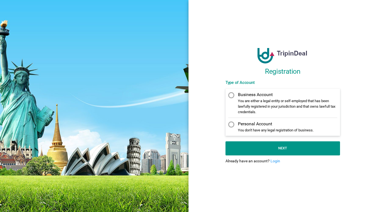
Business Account (286, 103)
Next (282, 148)
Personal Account (276, 126)
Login (275, 161)
